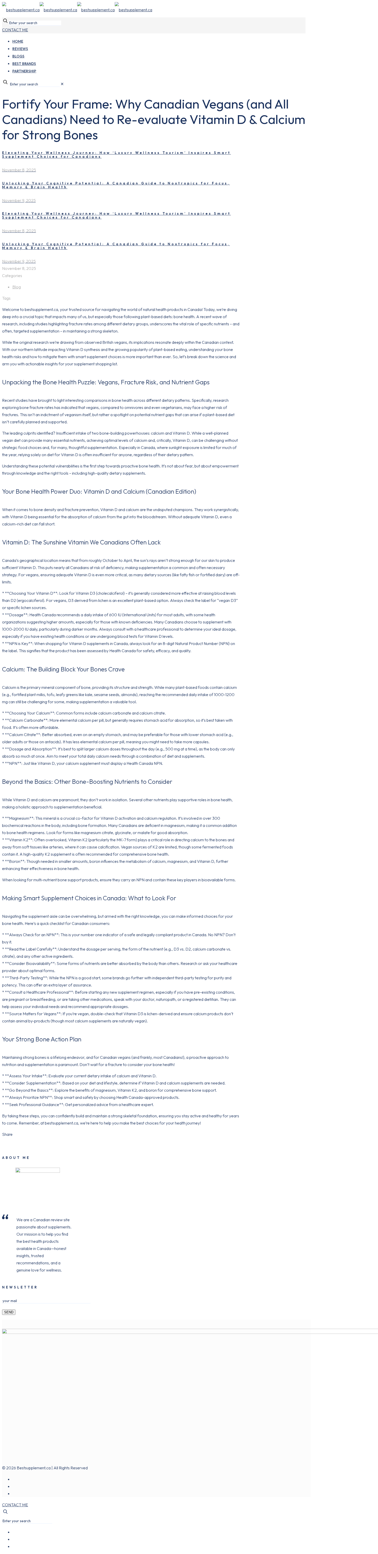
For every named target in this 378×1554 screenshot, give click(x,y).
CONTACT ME (15, 29)
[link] (62, 83)
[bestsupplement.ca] (77, 9)
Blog (16, 286)
